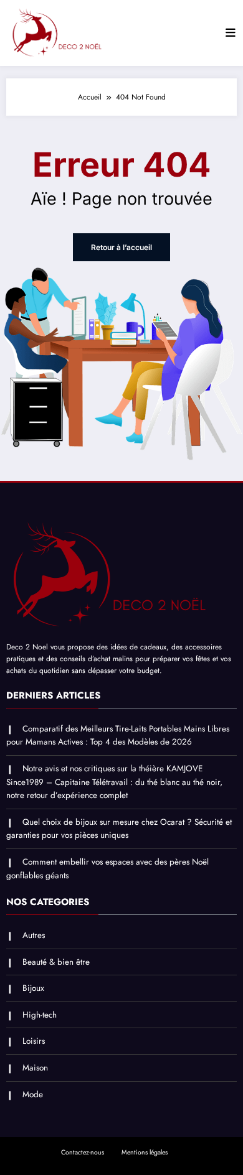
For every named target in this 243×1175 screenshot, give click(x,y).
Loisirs (33, 1041)
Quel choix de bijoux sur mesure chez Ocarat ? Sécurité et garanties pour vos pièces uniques (119, 829)
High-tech (39, 1015)
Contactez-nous (82, 1152)
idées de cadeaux (138, 647)
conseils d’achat (85, 658)
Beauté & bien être (56, 962)
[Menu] (230, 33)
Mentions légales (145, 1152)
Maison (35, 1068)
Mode (32, 1094)
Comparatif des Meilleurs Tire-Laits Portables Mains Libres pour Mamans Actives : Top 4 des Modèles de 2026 (117, 735)
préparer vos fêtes (181, 658)
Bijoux (33, 988)
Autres (33, 935)
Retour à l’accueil (121, 247)
